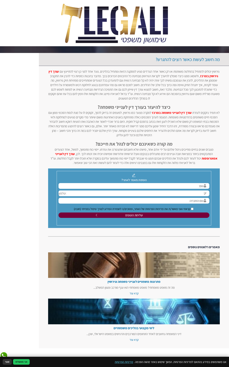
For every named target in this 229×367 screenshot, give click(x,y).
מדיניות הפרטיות (124, 362)
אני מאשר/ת (21, 362)
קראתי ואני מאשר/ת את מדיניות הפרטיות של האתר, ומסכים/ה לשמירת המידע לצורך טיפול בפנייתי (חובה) (113, 209)
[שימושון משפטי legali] (114, 23)
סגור (7, 362)
